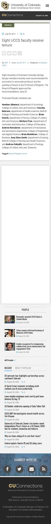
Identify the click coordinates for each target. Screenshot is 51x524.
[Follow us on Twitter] (19, 470)
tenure (24, 154)
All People (9, 360)
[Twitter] (9, 53)
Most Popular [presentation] (23, 368)
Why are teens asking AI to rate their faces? (23, 436)
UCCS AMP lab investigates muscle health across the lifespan (24, 415)
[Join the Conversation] (7, 470)
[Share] (20, 53)
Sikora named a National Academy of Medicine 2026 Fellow (30, 331)
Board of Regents (15, 154)
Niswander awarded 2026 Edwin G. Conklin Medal (29, 317)
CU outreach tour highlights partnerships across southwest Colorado (24, 377)
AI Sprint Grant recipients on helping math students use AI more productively (22, 387)
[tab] (8, 368)
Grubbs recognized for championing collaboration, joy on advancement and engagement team (30, 346)
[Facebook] (4, 53)
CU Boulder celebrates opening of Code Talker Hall (25, 406)
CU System (43, 63)
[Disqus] (25, 200)
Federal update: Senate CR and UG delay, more (23, 443)
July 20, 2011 (21, 63)
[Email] (14, 53)
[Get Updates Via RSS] (44, 470)
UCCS (4, 65)
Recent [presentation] (8, 368)
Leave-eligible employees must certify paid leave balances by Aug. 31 (24, 398)
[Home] (21, 6)
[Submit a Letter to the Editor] (31, 470)
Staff (6, 63)
